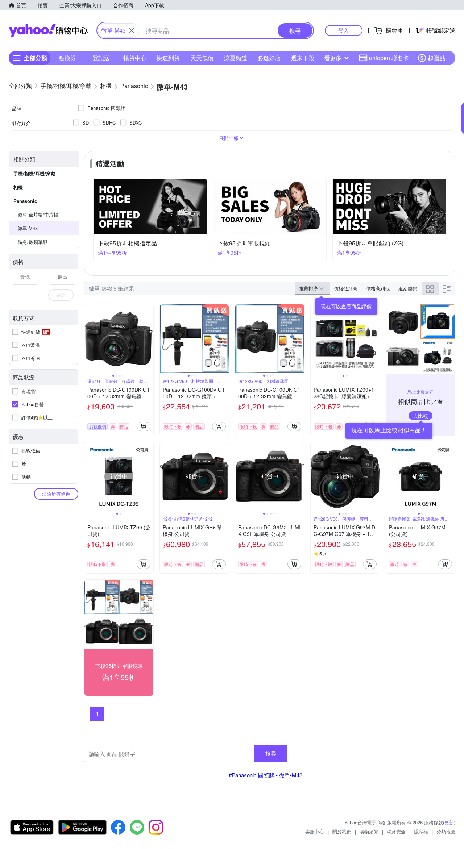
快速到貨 (168, 58)
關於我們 (341, 831)
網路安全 (396, 831)
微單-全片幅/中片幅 (38, 214)
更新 (449, 822)
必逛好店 (269, 58)
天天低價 (202, 58)
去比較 (420, 415)
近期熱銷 (407, 288)
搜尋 (270, 753)
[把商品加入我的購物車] (143, 426)
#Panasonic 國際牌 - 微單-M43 (265, 775)
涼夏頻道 (235, 58)
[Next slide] (148, 339)
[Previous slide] (89, 339)
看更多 (332, 58)
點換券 (67, 58)
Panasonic (25, 200)
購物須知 (369, 831)
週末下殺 (302, 58)
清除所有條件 (56, 493)
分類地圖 (445, 831)
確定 (61, 294)
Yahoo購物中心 (48, 30)
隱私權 (421, 831)
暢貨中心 (134, 58)
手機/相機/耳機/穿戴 (34, 173)
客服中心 (314, 831)
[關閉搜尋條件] (131, 30)
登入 (343, 30)
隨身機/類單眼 (32, 241)
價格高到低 (378, 288)
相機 (18, 187)
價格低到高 (345, 288)
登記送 (101, 58)
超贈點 (436, 58)
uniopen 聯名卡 (389, 58)
